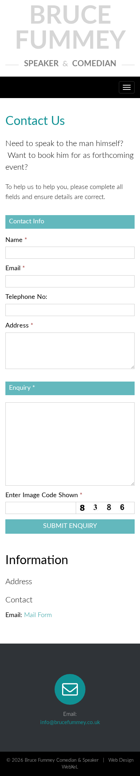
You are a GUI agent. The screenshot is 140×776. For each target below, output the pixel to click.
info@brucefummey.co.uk (70, 722)
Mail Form (38, 615)
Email (15, 268)
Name (16, 240)
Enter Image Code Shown (44, 495)
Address (19, 325)
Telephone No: (26, 297)
